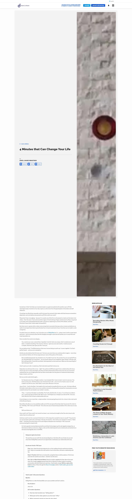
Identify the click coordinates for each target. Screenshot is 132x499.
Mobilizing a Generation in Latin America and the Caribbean (103, 436)
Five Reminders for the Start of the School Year (103, 366)
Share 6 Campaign (50, 464)
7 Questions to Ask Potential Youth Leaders (102, 390)
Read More (95, 324)
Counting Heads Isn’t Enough (102, 344)
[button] (23, 164)
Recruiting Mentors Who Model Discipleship (103, 321)
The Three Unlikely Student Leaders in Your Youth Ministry (103, 413)
